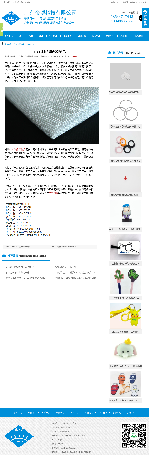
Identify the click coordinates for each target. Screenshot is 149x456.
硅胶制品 (67, 36)
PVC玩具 (103, 413)
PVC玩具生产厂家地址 (65, 267)
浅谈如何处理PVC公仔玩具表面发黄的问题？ (76, 278)
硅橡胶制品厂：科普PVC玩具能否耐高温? (75, 272)
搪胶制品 (96, 36)
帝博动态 (31, 44)
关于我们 (124, 36)
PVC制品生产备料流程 (21, 247)
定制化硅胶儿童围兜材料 (66, 247)
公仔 (21, 36)
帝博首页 (9, 36)
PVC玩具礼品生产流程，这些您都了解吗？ (27, 278)
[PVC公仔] (15, 12)
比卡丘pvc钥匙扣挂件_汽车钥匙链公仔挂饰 (128, 332)
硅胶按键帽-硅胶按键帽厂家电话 (125, 195)
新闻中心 (110, 36)
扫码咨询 (142, 2)
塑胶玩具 (82, 36)
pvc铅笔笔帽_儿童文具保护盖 (126, 298)
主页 (15, 44)
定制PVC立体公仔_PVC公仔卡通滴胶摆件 (127, 229)
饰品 (41, 36)
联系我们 (124, 2)
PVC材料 (53, 193)
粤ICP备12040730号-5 (67, 423)
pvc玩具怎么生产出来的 (17, 272)
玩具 (31, 36)
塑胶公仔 (32, 413)
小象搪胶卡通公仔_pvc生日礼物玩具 (126, 366)
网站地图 (133, 2)
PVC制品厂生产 (17, 149)
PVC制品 (53, 36)
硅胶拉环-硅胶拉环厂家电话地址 (125, 161)
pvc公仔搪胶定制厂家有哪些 (20, 267)
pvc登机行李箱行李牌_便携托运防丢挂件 (127, 263)
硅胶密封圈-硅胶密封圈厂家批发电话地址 (127, 126)
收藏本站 (114, 2)
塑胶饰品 (60, 413)
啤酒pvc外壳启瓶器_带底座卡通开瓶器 (126, 400)
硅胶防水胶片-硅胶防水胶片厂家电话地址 (127, 92)
